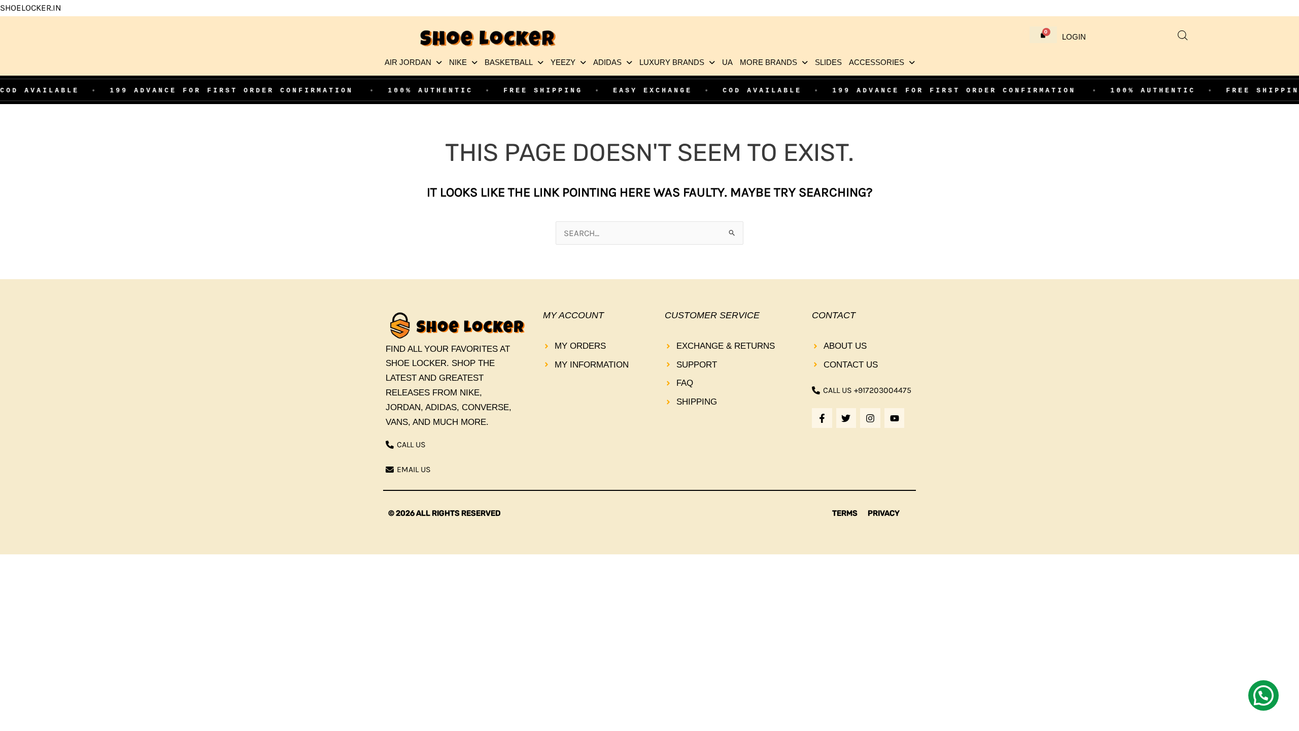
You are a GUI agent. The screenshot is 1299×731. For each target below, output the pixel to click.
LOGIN (1074, 37)
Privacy (884, 513)
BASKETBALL (509, 62)
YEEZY (563, 62)
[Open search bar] (1183, 35)
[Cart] (1043, 34)
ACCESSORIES (876, 62)
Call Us (411, 444)
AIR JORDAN (408, 62)
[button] (413, 63)
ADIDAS (607, 62)
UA (727, 62)
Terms (845, 513)
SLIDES (828, 62)
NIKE (458, 62)
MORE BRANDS (768, 62)
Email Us (414, 469)
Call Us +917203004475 (867, 390)
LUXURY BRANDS (671, 62)
